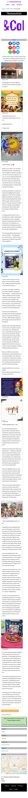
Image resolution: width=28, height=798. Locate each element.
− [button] (3, 760)
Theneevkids (14, 768)
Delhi (11, 8)
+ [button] (3, 758)
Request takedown (6, 714)
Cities (13, 4)
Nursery (4, 738)
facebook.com (4, 751)
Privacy (21, 785)
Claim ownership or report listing (10, 710)
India (7, 8)
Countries (20, 4)
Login (16, 789)
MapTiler (14, 773)
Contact (13, 785)
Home (8, 4)
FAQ (11, 789)
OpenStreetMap (19, 773)
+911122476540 (5, 744)
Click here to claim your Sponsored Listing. (13, 724)
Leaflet (10, 773)
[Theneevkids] (14, 765)
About (7, 785)
